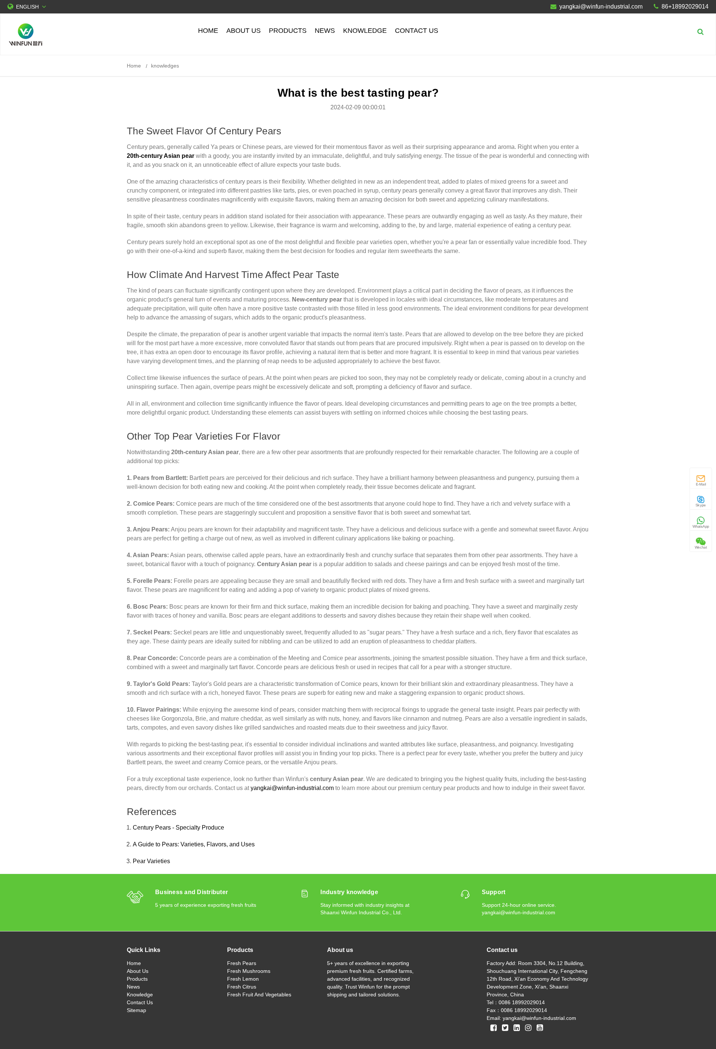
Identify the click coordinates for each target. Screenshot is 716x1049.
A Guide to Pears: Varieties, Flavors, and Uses (194, 844)
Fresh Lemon (243, 979)
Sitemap (136, 1010)
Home (208, 30)
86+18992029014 (685, 6)
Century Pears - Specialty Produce (178, 827)
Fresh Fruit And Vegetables (259, 995)
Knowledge (365, 30)
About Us (243, 30)
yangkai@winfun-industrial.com (601, 6)
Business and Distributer (191, 892)
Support (494, 892)
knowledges (165, 66)
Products (288, 30)
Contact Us (416, 30)
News (325, 30)
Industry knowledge (349, 892)
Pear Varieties (151, 861)
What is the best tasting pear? (358, 93)
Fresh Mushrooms (248, 971)
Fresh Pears (241, 963)
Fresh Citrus (241, 987)
